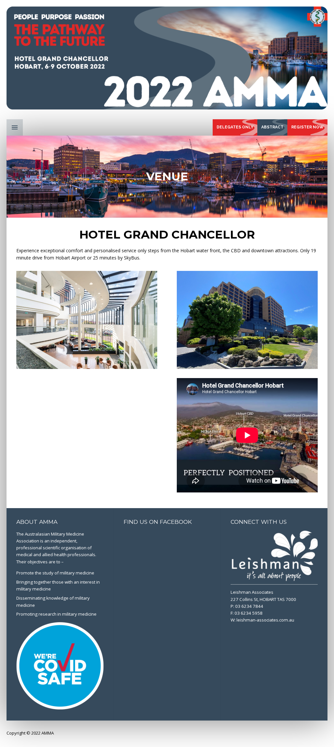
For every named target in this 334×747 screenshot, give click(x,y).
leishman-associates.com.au (265, 620)
